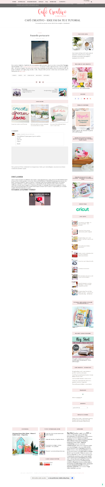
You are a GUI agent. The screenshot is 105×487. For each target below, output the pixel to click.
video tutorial (71, 468)
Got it (87, 3)
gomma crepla (77, 451)
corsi (68, 447)
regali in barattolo (76, 460)
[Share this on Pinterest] (40, 82)
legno (77, 454)
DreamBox (69, 438)
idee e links (80, 453)
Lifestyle (69, 439)
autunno (80, 441)
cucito (88, 447)
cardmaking (70, 444)
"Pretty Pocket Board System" (31, 66)
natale (90, 456)
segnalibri (69, 465)
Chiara (18, 134)
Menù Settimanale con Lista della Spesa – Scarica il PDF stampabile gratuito (84, 285)
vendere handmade (83, 466)
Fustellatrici (75, 438)
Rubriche (53, 1)
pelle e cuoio (70, 459)
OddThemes (54, 473)
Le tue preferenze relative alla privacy (58, 478)
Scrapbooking (32, 1)
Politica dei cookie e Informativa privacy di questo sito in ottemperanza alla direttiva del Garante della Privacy (82, 420)
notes (68, 457)
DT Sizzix (81, 436)
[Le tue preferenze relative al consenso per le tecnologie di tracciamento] (102, 484)
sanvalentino (70, 463)
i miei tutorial (74, 453)
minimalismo (77, 456)
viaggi (88, 466)
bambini (85, 441)
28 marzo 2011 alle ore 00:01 (27, 134)
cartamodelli (82, 444)
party (86, 457)
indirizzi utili (89, 453)
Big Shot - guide (78, 433)
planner (78, 459)
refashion (69, 460)
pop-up (82, 459)
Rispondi (18, 143)
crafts (20, 75)
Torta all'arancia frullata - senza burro (82, 384)
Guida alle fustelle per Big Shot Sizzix (55, 439)
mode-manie (84, 456)
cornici (40, 32)
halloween (86, 451)
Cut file (84, 433)
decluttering (70, 448)
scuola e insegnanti (88, 463)
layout (74, 454)
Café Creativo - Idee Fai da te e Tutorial (52, 20)
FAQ (46, 1)
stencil (83, 465)
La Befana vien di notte (83, 268)
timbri (87, 465)
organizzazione (74, 457)
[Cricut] (83, 210)
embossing (81, 448)
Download (21, 1)
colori (81, 445)
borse (75, 442)
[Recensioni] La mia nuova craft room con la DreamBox (85, 276)
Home (14, 1)
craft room (80, 447)
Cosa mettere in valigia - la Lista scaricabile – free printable (84, 224)
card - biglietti (81, 442)
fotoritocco (73, 450)
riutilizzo (46, 75)
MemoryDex (75, 439)
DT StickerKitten (88, 436)
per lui (74, 459)
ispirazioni (69, 454)
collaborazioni (71, 445)
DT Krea (76, 436)
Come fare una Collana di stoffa (85, 261)
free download (80, 450)
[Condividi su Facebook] (36, 82)
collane (78, 445)
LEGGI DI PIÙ (80, 58)
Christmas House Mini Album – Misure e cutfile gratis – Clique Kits (24, 434)
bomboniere (70, 442)
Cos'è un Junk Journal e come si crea (81, 378)
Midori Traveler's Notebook (85, 439)
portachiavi (87, 459)
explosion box (88, 448)
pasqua (90, 457)
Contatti (62, 1)
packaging (81, 457)
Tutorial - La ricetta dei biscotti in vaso (55, 451)
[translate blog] (83, 394)
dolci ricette (76, 448)
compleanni (85, 445)
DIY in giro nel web (77, 435)
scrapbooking (78, 463)
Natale (41, 1)
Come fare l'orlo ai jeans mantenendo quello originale (85, 231)
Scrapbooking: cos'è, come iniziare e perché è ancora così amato (85, 239)
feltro (68, 450)
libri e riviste (82, 454)
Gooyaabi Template (77, 473)
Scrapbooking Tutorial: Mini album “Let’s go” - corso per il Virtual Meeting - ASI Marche (85, 293)
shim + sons (22, 71)
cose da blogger (74, 447)
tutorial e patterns (72, 466)
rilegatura (75, 462)
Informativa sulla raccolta (39, 478)
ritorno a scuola (83, 462)
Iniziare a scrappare (83, 438)
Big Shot (70, 433)
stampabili (79, 465)
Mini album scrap (72, 441)
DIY (25, 75)
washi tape (78, 468)
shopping (74, 465)
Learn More (80, 3)
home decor (31, 75)
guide (81, 451)
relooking (39, 75)
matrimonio (71, 456)
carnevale (77, 444)
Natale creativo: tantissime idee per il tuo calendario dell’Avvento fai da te (85, 254)
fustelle (86, 450)
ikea (84, 453)
